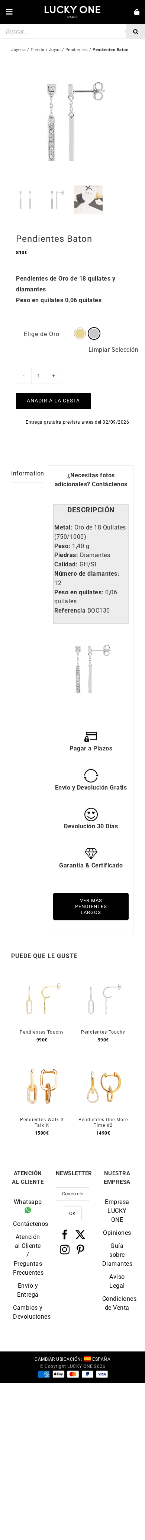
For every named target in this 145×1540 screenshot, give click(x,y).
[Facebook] (65, 1234)
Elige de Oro (41, 334)
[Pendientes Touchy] (42, 976)
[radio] (80, 333)
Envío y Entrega (28, 1290)
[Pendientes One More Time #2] (103, 1063)
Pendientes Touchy (42, 1032)
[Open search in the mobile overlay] (72, 31)
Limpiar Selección (113, 349)
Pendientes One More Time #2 (103, 1122)
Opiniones (117, 1232)
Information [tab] (27, 473)
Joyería (18, 49)
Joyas (55, 49)
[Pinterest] (80, 1249)
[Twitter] (80, 1234)
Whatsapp (28, 1201)
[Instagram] (65, 1249)
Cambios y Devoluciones (28, 1312)
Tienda (37, 49)
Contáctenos (110, 484)
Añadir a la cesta (53, 401)
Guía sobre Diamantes (117, 1254)
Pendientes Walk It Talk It (42, 1122)
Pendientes (76, 49)
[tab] (91, 510)
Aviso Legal (117, 1281)
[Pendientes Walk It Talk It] (42, 1063)
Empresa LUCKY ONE (117, 1210)
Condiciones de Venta (117, 1303)
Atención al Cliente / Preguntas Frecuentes (28, 1254)
